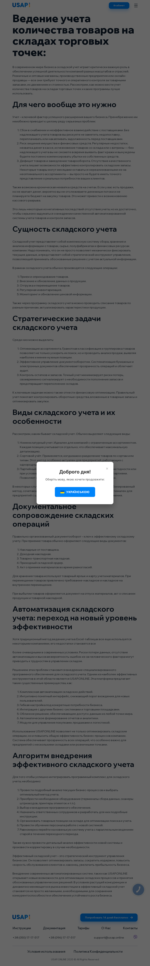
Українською (78, 492)
